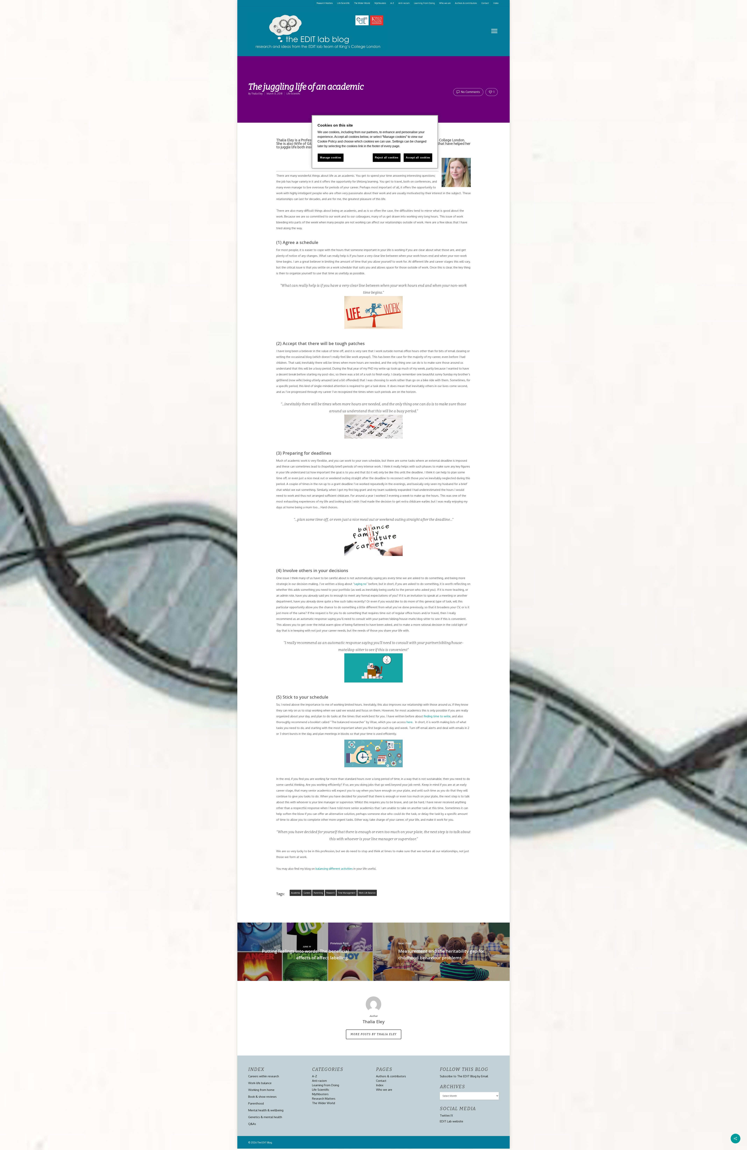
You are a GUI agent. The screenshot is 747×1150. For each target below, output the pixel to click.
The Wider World (362, 3)
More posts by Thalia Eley (374, 1034)
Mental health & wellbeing (265, 1110)
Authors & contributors (466, 3)
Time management (346, 892)
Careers (306, 892)
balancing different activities (334, 868)
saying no (360, 584)
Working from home (261, 1090)
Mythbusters (380, 3)
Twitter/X (446, 1115)
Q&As (252, 1124)
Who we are (445, 3)
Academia (295, 892)
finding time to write (437, 716)
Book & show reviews (262, 1096)
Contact (485, 3)
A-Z (392, 3)
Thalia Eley (257, 93)
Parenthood (256, 1103)
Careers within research (263, 1076)
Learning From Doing (424, 3)
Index (496, 3)
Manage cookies (330, 157)
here (410, 722)
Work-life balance (367, 892)
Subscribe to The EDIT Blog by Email (464, 1076)
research (330, 892)
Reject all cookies (386, 157)
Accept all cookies (418, 157)
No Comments (470, 92)
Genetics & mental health (265, 1117)
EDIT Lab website (451, 1121)
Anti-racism (403, 3)
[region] (375, 142)
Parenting (318, 892)
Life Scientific (343, 3)
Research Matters (325, 3)
